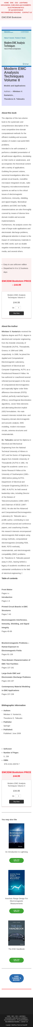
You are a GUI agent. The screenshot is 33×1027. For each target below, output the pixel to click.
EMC (11, 3)
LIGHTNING (23, 3)
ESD (16, 3)
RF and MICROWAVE (16, 10)
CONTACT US (27, 12)
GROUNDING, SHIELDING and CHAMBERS (16, 5)
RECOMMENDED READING (11, 12)
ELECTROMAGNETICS (16, 8)
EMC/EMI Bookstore (11, 17)
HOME (6, 3)
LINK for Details (16, 860)
